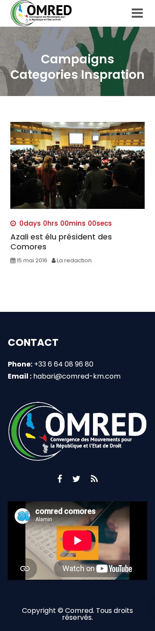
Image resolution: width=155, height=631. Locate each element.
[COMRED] (42, 13)
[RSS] (94, 479)
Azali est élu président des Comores (61, 241)
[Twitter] (76, 479)
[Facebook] (59, 479)
